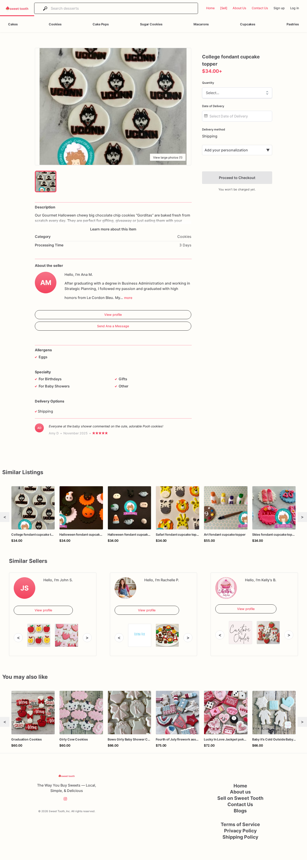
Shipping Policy (240, 837)
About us (240, 792)
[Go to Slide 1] (45, 181)
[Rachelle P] (125, 588)
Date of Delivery (213, 106)
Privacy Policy (240, 830)
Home (240, 786)
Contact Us (240, 804)
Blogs (240, 811)
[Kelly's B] (226, 588)
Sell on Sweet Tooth (240, 798)
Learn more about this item (113, 229)
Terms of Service (240, 824)
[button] (113, 106)
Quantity (208, 82)
